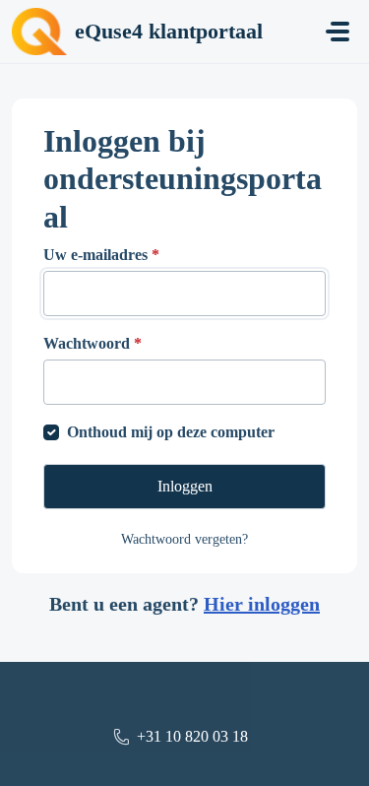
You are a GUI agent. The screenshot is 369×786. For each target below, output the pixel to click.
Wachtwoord (92, 343)
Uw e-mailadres (101, 254)
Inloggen (185, 486)
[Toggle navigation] (337, 31)
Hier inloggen (262, 604)
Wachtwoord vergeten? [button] (184, 539)
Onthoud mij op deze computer (171, 432)
